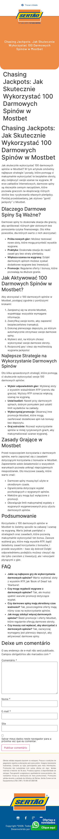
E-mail (6, 711)
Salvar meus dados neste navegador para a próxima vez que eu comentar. (26, 739)
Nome (6, 699)
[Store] (18, 818)
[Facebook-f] (25, 818)
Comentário (9, 660)
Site (4, 723)
